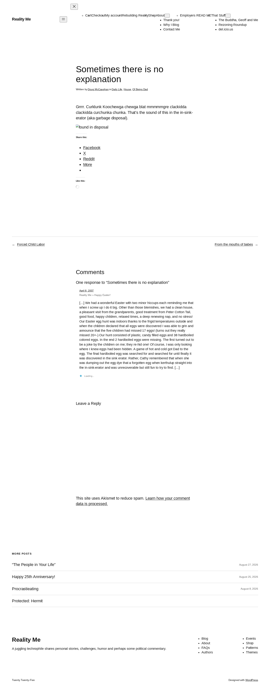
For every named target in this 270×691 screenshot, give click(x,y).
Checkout (98, 15)
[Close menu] (74, 7)
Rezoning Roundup (232, 25)
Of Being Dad (140, 89)
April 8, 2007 (86, 290)
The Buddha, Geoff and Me (238, 20)
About (160, 15)
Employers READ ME (195, 15)
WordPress (251, 680)
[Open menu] (63, 19)
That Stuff (218, 15)
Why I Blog (171, 25)
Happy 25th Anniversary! (33, 577)
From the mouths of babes (234, 244)
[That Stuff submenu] (228, 16)
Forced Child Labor (31, 244)
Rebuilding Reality (135, 15)
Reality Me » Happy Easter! (95, 295)
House (127, 89)
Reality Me (21, 19)
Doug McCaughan (98, 89)
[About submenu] (167, 16)
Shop (152, 15)
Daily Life (117, 89)
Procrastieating (25, 589)
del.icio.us (226, 29)
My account (113, 15)
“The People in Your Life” (34, 564)
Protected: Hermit (27, 601)
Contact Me (171, 29)
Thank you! (171, 20)
